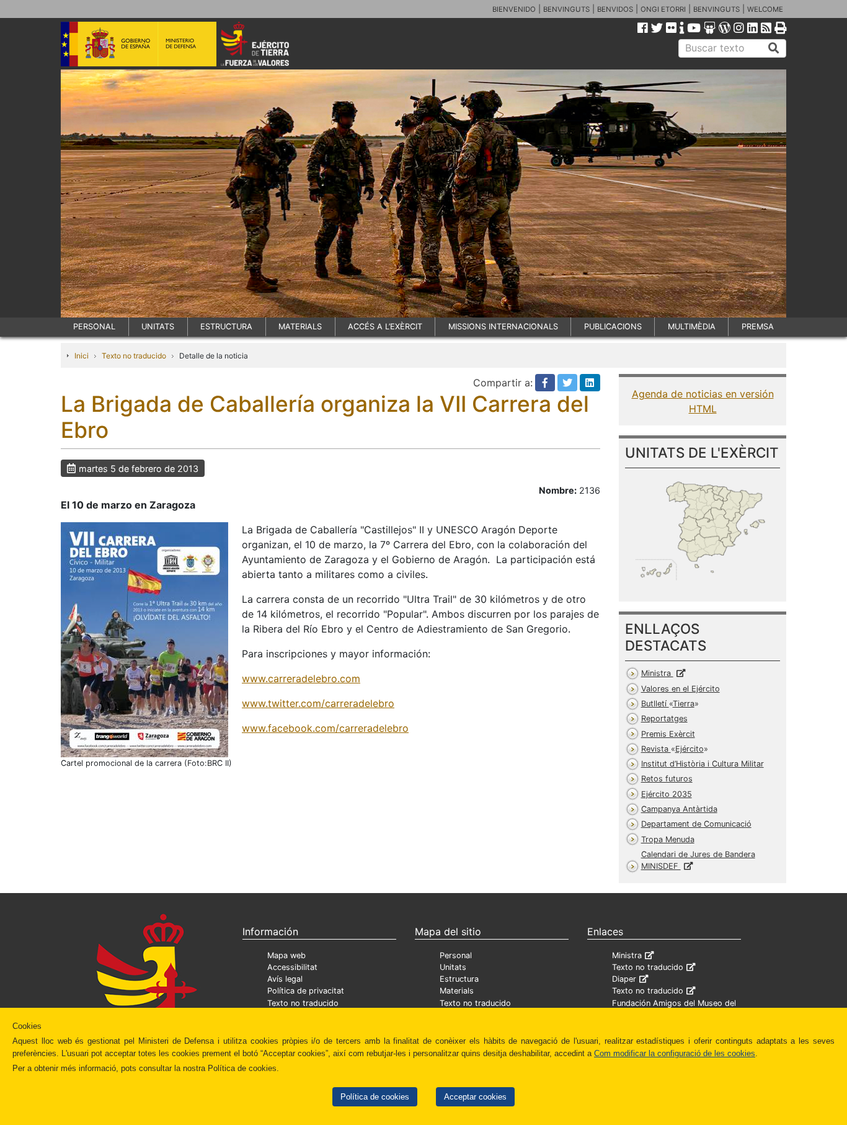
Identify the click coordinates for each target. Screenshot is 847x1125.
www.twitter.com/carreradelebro (318, 703)
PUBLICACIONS (613, 326)
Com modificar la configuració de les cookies (674, 1053)
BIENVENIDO (514, 9)
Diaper (624, 979)
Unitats (453, 967)
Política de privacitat (305, 990)
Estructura (459, 979)
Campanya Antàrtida (679, 809)
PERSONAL (94, 326)
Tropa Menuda (667, 839)
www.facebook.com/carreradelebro (325, 728)
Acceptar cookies (475, 1096)
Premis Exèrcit (668, 734)
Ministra (657, 673)
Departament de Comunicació (696, 824)
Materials (457, 990)
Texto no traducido (134, 355)
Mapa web (286, 955)
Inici (81, 355)
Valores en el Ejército (680, 688)
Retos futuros (667, 778)
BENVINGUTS (566, 9)
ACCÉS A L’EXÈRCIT (385, 326)
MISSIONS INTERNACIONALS (503, 326)
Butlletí (667, 703)
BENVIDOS (615, 9)
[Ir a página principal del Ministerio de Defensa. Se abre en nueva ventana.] (138, 43)
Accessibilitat (292, 967)
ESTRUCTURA (226, 326)
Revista (672, 749)
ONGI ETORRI (663, 9)
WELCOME (765, 9)
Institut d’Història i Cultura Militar (702, 763)
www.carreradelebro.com (301, 678)
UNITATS (157, 326)
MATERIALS (300, 326)
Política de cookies (374, 1096)
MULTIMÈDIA (692, 326)
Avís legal (285, 979)
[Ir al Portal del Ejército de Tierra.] (269, 43)
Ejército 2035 (666, 794)
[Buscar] (774, 48)
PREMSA (758, 326)
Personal (456, 955)
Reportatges (664, 718)
